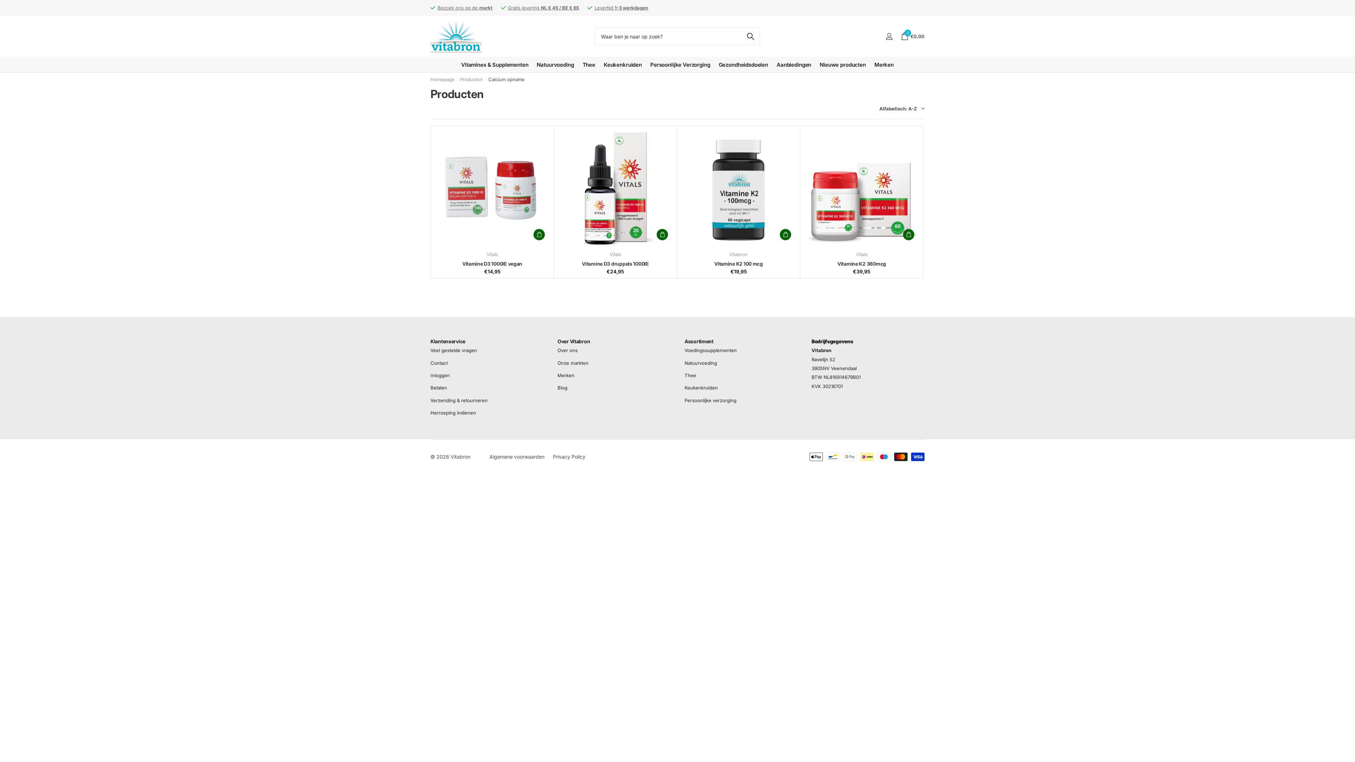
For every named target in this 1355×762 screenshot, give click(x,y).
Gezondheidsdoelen (743, 64)
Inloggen (440, 375)
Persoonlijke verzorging (710, 400)
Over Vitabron (574, 341)
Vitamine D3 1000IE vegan (492, 264)
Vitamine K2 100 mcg (738, 264)
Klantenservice (447, 341)
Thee (589, 64)
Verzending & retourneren (459, 400)
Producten (471, 79)
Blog (562, 388)
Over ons (568, 350)
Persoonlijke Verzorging (680, 64)
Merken (884, 64)
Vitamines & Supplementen (494, 64)
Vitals (492, 254)
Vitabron (738, 254)
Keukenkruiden (623, 64)
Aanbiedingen (794, 64)
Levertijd (621, 8)
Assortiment (699, 341)
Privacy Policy (569, 457)
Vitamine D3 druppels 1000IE (615, 264)
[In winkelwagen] (539, 234)
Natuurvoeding (555, 64)
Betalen (438, 388)
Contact (439, 363)
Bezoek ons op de (465, 8)
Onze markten (573, 363)
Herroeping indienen (453, 413)
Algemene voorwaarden (516, 457)
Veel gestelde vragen (453, 350)
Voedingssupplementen (711, 350)
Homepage (442, 79)
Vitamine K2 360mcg (861, 264)
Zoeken (750, 36)
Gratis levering (543, 8)
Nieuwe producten (843, 64)
